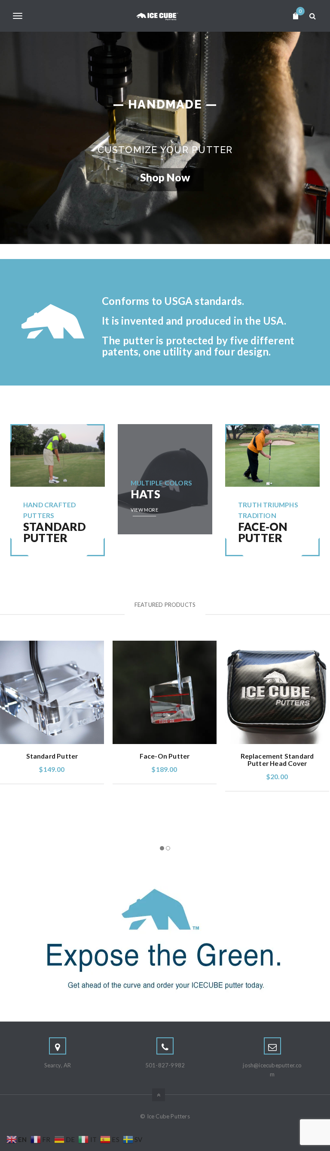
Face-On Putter (165, 756)
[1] (162, 848)
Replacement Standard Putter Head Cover (277, 759)
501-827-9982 (165, 1065)
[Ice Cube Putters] (165, 16)
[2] (168, 848)
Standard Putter (52, 756)
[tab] (165, 605)
